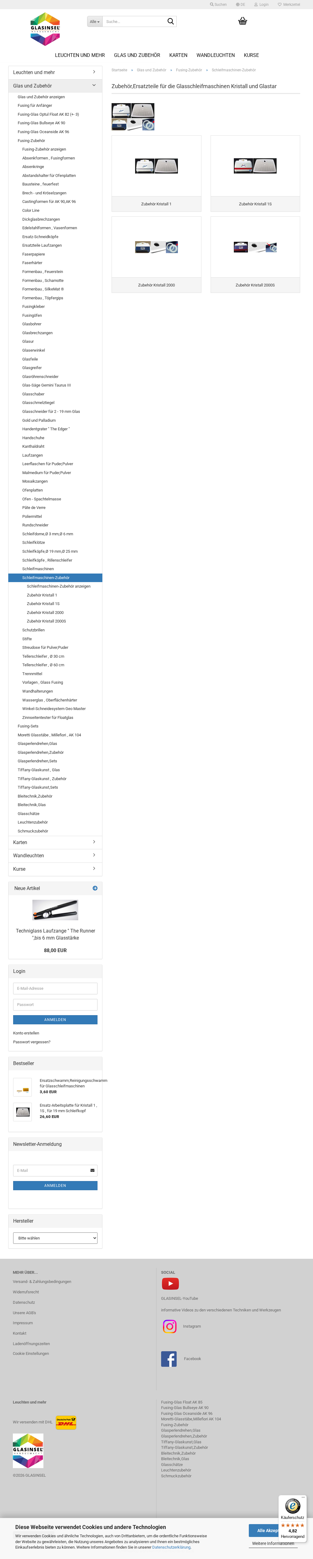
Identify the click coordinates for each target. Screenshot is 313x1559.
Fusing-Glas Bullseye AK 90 (41, 123)
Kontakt (19, 1333)
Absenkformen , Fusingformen (48, 158)
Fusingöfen (32, 315)
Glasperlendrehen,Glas (37, 743)
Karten (178, 55)
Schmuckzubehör (33, 831)
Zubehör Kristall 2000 (45, 612)
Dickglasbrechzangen (41, 219)
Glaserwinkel (33, 350)
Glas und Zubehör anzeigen (41, 97)
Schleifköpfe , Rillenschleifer (47, 560)
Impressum (23, 1323)
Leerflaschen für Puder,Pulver (47, 464)
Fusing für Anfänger (35, 105)
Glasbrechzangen (37, 333)
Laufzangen (32, 455)
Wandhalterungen (37, 691)
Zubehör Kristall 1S (43, 603)
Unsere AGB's (24, 1312)
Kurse (251, 55)
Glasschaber (33, 394)
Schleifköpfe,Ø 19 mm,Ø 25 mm (50, 551)
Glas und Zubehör (137, 55)
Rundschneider (35, 525)
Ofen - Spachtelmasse (41, 499)
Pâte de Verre (34, 507)
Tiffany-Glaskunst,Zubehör (184, 1447)
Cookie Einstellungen (31, 1353)
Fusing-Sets (28, 726)
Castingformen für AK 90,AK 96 (49, 201)
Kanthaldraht (33, 446)
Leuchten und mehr (80, 55)
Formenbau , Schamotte (43, 280)
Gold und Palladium (39, 420)
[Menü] (303, 1498)
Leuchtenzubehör (33, 822)
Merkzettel (291, 4)
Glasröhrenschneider (40, 376)
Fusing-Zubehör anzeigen (44, 149)
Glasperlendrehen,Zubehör (41, 752)
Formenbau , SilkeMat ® (43, 289)
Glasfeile (30, 359)
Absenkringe (33, 166)
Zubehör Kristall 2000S (46, 621)
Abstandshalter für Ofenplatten (49, 175)
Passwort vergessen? (31, 1042)
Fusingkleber (33, 306)
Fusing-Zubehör (31, 140)
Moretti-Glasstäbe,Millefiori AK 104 (191, 1419)
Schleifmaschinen (38, 568)
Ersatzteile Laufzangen (42, 245)
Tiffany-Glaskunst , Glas (39, 770)
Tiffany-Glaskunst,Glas (181, 1442)
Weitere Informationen (273, 1543)
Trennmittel (32, 673)
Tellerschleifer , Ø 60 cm (43, 665)
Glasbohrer (31, 324)
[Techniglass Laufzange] (55, 910)
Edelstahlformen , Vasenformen (49, 228)
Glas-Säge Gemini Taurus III (46, 385)
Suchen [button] (220, 4)
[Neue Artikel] (95, 888)
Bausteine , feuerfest (40, 184)
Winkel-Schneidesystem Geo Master (54, 708)
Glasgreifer (32, 367)
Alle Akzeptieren (273, 1530)
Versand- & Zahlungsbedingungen (42, 1281)
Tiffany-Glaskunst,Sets (38, 787)
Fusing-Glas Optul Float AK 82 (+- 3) (48, 114)
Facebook (192, 1358)
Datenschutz (24, 1302)
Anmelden (55, 1020)
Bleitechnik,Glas (32, 804)
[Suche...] (171, 21)
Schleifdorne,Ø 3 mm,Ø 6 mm (47, 534)
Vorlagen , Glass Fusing (42, 682)
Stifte (27, 639)
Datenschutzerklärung (171, 1547)
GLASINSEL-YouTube (179, 1298)
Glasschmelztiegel (38, 402)
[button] (240, 4)
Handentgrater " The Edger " (46, 429)
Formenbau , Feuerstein (42, 271)
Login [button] (263, 4)
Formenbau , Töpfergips (42, 298)
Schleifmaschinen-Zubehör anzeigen (58, 586)
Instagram (191, 1326)
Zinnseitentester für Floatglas (47, 717)
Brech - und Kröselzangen (44, 193)
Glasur (28, 341)
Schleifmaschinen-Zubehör (45, 577)
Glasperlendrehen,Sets (37, 761)
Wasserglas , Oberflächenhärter (49, 700)
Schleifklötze (33, 542)
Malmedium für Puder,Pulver (46, 472)
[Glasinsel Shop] (45, 29)
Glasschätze (28, 813)
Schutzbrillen (33, 630)
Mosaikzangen (35, 481)
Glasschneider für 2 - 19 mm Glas (51, 411)
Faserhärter (32, 262)
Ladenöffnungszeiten (31, 1343)
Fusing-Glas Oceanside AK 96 (43, 131)
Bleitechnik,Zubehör (35, 796)
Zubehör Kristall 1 (42, 595)
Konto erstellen (26, 1033)
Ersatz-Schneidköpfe (40, 236)
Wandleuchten (216, 55)
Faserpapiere (33, 254)
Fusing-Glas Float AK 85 (181, 1402)
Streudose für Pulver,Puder (45, 647)
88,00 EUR (55, 950)
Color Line (30, 210)
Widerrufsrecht (26, 1292)
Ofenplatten (32, 490)
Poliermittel (32, 516)
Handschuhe (33, 438)
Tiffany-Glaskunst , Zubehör (42, 778)
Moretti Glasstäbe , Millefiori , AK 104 (49, 735)
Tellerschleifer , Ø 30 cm (43, 656)
